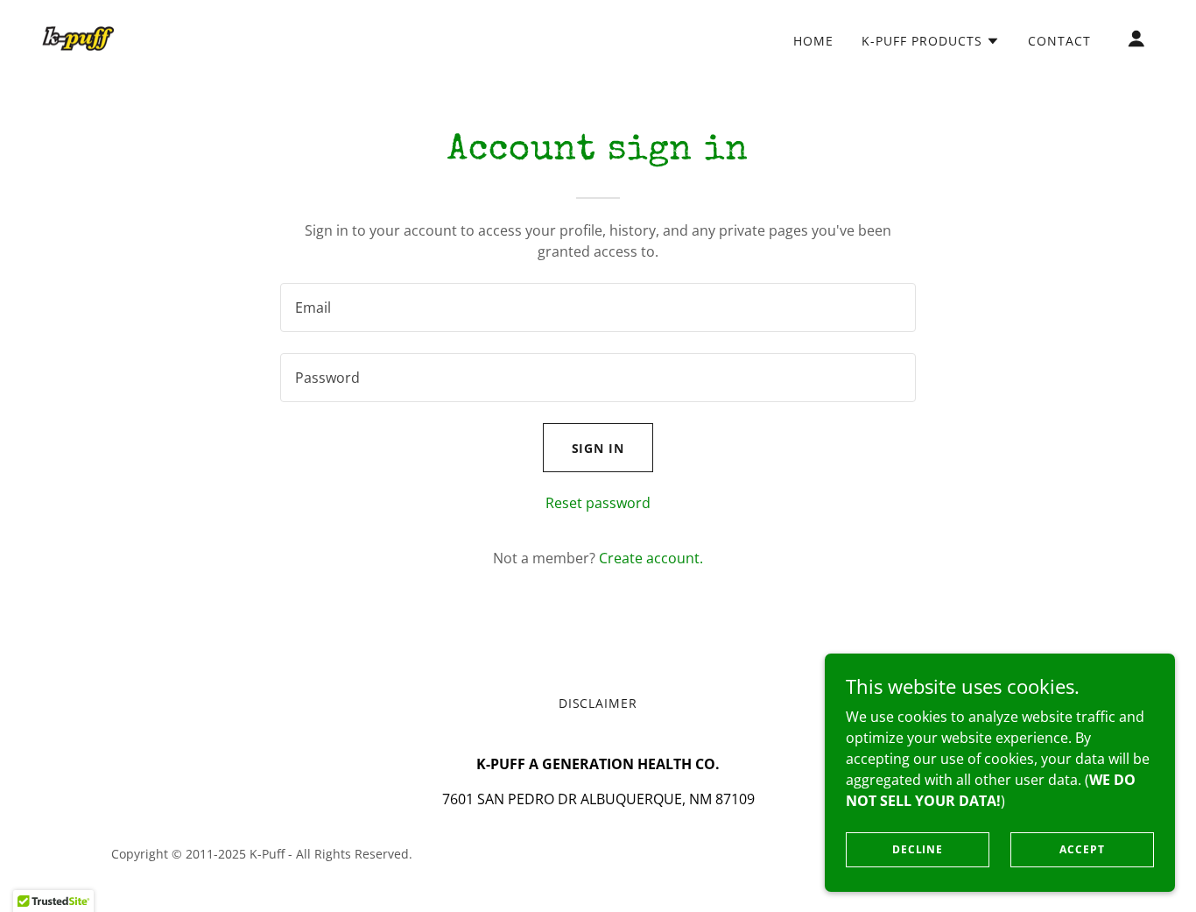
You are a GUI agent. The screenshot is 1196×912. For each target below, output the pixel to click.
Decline (917, 849)
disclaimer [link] (598, 703)
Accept (1081, 849)
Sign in (598, 448)
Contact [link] (1059, 40)
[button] (931, 41)
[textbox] (597, 307)
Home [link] (813, 40)
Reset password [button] (598, 503)
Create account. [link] (651, 558)
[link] (78, 36)
